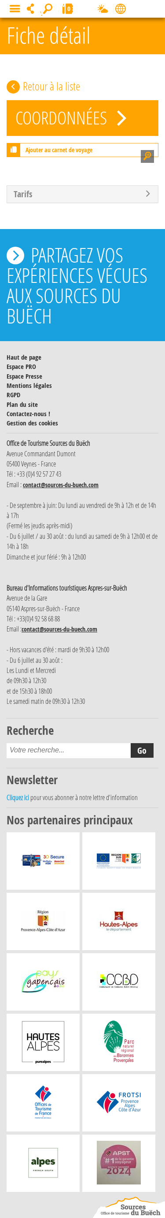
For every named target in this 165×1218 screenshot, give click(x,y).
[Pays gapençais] (43, 984)
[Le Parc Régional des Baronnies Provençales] (119, 1044)
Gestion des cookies (32, 423)
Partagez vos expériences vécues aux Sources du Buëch (77, 285)
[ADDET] (43, 1044)
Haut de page (24, 357)
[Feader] (119, 863)
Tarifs (23, 194)
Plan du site (22, 404)
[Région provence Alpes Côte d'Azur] (43, 923)
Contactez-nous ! (28, 413)
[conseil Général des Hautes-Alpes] (119, 923)
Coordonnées (62, 117)
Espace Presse (24, 376)
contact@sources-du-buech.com (61, 485)
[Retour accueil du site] (129, 1207)
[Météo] (102, 10)
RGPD (13, 394)
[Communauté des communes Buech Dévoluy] (119, 984)
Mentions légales (29, 385)
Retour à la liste (51, 86)
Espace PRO (21, 366)
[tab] (82, 194)
